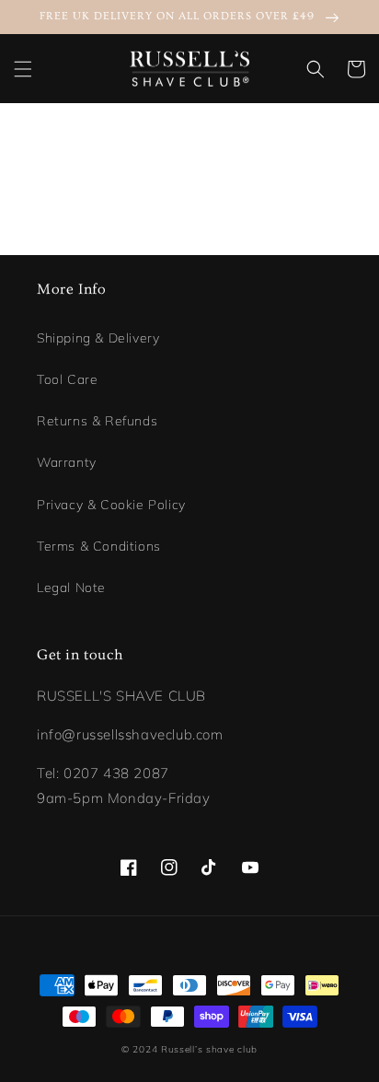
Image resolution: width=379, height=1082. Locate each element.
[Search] (315, 69)
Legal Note (71, 587)
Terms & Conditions (99, 546)
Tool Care (67, 379)
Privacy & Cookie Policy (111, 504)
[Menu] (23, 69)
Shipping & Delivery (98, 338)
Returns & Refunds (97, 421)
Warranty (67, 462)
